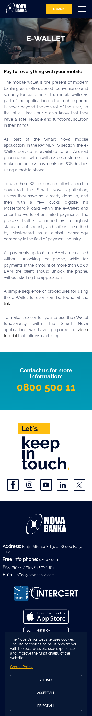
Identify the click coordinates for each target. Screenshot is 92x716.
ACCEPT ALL (46, 693)
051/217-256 (22, 567)
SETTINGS (46, 680)
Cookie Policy (21, 667)
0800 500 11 (46, 387)
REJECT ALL (46, 706)
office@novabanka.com (36, 575)
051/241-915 (44, 567)
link (7, 303)
